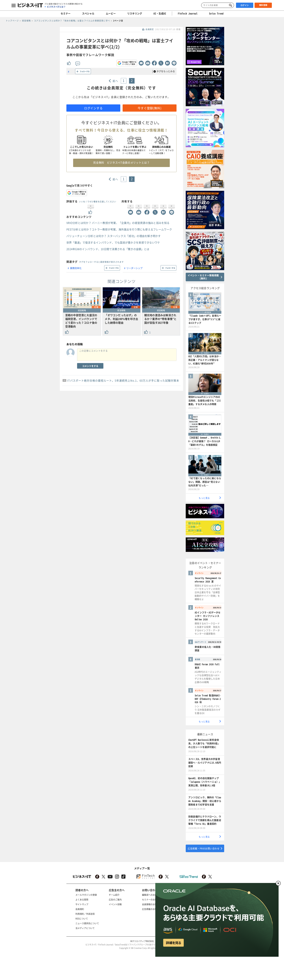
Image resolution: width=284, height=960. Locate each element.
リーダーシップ (134, 268)
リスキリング (134, 13)
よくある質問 (81, 899)
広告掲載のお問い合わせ (154, 909)
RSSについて (81, 918)
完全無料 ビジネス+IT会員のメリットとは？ (121, 162)
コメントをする (90, 365)
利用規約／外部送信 (85, 913)
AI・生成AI (160, 13)
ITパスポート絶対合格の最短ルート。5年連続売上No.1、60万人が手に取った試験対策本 (123, 380)
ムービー (111, 13)
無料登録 (263, 5)
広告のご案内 (115, 899)
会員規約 (79, 909)
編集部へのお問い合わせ (154, 894)
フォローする (85, 71)
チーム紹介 (114, 894)
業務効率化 (76, 268)
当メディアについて (85, 928)
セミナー (66, 13)
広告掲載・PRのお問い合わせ (203, 848)
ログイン (245, 5)
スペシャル (88, 13)
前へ (115, 81)
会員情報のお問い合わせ (154, 904)
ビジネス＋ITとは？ (56, 6)
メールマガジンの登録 (86, 894)
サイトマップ (81, 904)
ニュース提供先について (87, 923)
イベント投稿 (115, 904)
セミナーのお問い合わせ (154, 899)
